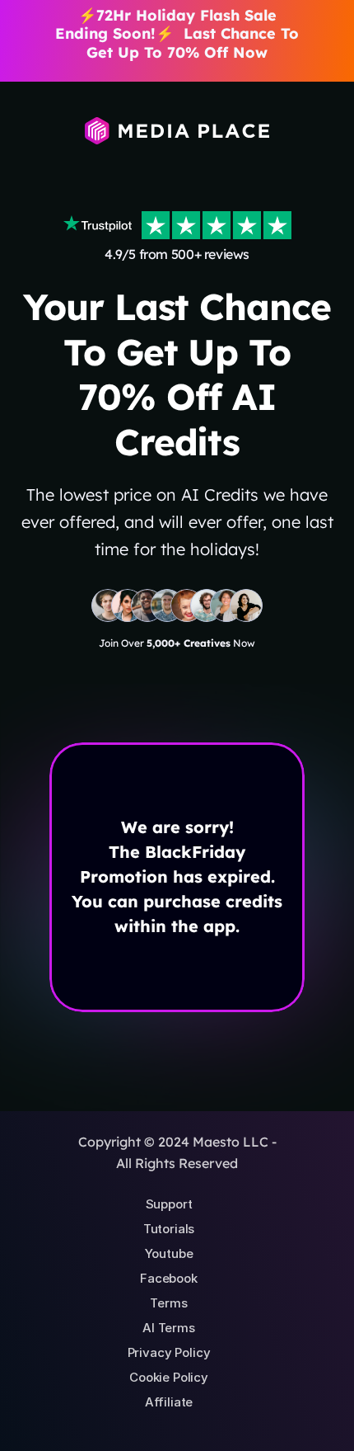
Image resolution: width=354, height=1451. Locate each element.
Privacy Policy (169, 1352)
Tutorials (169, 1229)
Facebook (169, 1278)
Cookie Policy (168, 1377)
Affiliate (169, 1402)
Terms (168, 1303)
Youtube (169, 1253)
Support (169, 1204)
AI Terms (168, 1328)
